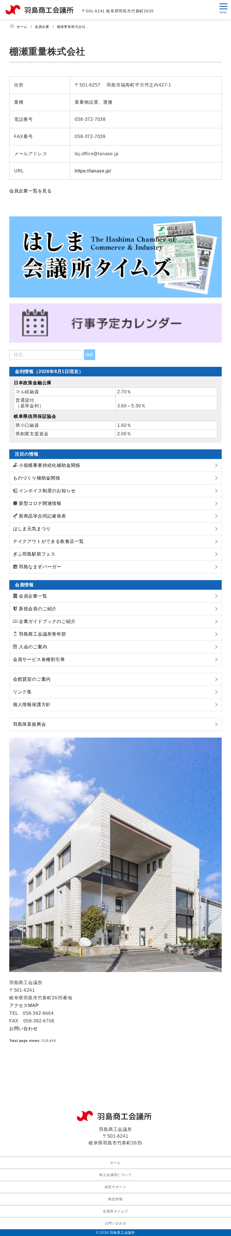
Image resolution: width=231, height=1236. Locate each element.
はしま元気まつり (32, 528)
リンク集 (22, 691)
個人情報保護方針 (32, 704)
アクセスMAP (24, 1005)
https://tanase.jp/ (93, 170)
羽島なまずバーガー (40, 566)
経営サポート (115, 1187)
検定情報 (115, 1199)
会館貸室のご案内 (32, 679)
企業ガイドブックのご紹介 (47, 621)
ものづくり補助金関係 (36, 478)
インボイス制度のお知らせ (47, 490)
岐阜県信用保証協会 (35, 416)
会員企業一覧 (33, 596)
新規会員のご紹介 (38, 608)
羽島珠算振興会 (29, 724)
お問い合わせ (23, 1028)
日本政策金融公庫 (33, 382)
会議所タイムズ (115, 1211)
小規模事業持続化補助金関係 (49, 465)
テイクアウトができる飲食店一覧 (48, 541)
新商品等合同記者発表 (42, 516)
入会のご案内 (33, 646)
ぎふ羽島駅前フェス (34, 554)
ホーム (115, 1163)
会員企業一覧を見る (30, 190)
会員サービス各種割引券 (39, 659)
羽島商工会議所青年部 (42, 634)
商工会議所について (115, 1175)
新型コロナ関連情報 (40, 503)
